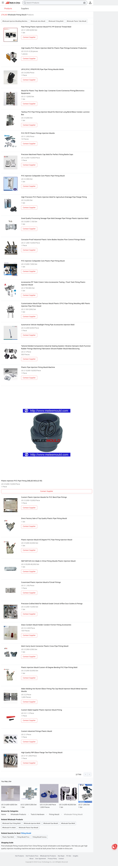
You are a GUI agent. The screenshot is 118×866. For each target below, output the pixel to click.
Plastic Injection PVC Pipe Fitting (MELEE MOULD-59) (21, 481)
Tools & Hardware (37, 814)
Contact (61, 859)
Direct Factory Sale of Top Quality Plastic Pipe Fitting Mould (44, 518)
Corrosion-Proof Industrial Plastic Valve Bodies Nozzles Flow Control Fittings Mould (53, 239)
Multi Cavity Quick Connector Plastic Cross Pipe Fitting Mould (44, 646)
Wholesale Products (18, 814)
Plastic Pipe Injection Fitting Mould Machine (38, 367)
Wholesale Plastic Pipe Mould (28, 828)
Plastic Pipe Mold (8, 837)
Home (3, 814)
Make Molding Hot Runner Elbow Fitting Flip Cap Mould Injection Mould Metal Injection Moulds (54, 689)
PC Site (68, 856)
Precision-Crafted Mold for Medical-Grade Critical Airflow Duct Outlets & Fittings (51, 603)
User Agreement (40, 859)
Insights (75, 856)
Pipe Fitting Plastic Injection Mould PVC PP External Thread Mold (46, 27)
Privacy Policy (52, 859)
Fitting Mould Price (23, 837)
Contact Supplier (29, 37)
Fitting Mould (54, 814)
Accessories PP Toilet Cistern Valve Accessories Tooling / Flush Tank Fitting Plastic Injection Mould (53, 283)
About (31, 859)
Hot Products (19, 856)
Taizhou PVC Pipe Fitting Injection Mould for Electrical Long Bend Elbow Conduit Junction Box (55, 113)
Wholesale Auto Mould (38, 21)
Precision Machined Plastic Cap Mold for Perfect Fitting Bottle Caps (47, 154)
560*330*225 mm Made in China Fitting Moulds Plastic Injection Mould (48, 561)
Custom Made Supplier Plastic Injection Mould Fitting (41, 710)
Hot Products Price (32, 856)
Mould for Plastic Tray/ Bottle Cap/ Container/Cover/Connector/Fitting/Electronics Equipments (52, 91)
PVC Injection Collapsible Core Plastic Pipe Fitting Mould (43, 176)
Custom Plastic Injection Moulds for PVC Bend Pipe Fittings (44, 497)
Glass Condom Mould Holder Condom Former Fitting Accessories (46, 625)
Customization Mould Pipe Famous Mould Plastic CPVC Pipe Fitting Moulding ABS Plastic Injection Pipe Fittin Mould (55, 304)
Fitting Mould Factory (39, 837)
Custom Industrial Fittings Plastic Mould (36, 731)
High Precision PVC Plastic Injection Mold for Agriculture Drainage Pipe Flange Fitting (54, 197)
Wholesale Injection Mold (32, 823)
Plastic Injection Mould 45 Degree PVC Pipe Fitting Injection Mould (46, 539)
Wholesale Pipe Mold (68, 823)
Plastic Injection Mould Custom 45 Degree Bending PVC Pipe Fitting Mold (49, 667)
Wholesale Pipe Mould (50, 823)
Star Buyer (61, 856)
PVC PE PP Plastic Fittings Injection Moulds (38, 133)
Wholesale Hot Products (48, 856)
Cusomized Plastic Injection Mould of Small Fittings (41, 582)
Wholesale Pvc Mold (9, 828)
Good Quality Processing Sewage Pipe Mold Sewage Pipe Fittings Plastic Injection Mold (54, 218)
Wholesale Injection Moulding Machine (14, 21)
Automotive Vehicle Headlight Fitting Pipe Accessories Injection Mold (47, 324)
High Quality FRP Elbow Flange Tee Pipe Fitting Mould (41, 752)
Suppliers (25, 8)
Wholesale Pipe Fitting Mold (11, 823)
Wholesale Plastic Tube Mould (76, 21)
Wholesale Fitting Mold (55, 21)
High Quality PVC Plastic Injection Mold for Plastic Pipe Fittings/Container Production (54, 48)
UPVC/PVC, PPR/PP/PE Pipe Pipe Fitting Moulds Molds (42, 69)
